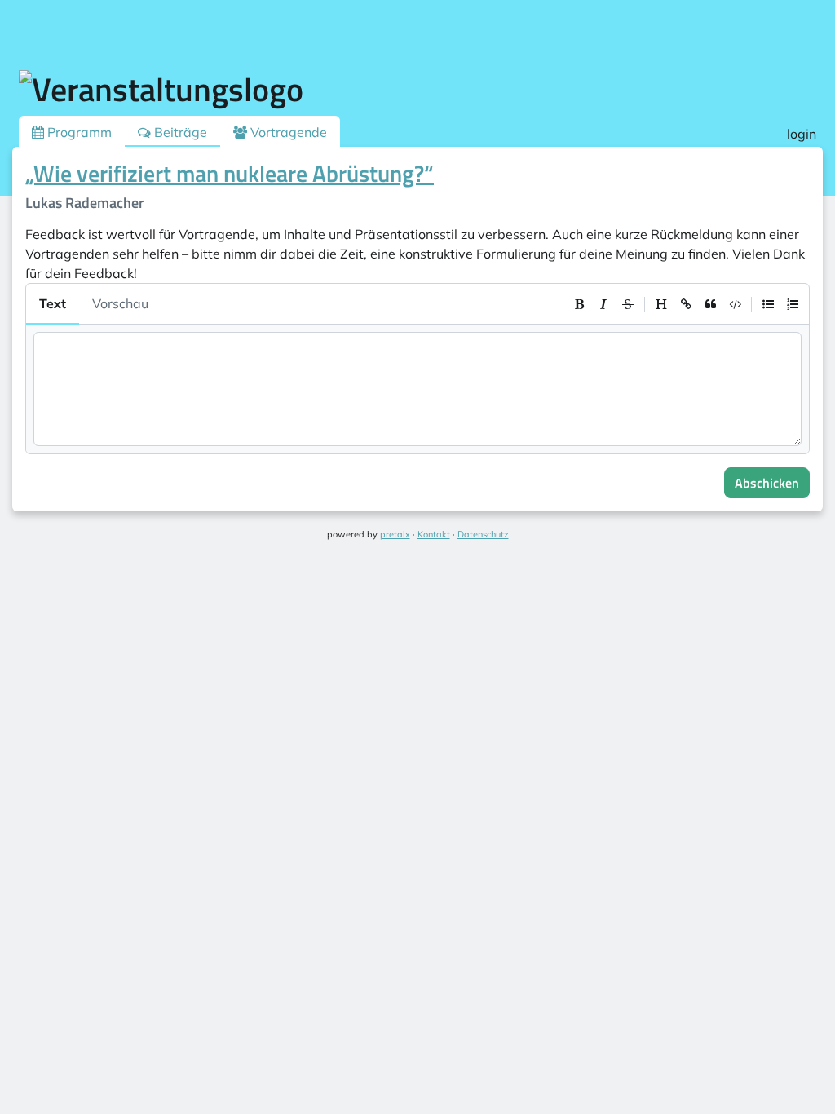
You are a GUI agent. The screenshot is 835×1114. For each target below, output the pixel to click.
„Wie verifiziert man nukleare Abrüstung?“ (229, 173)
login (801, 134)
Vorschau (120, 303)
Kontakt (434, 534)
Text (52, 303)
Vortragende (287, 132)
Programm (78, 132)
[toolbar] (686, 304)
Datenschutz (483, 534)
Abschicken (767, 483)
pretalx (395, 534)
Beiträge (179, 132)
